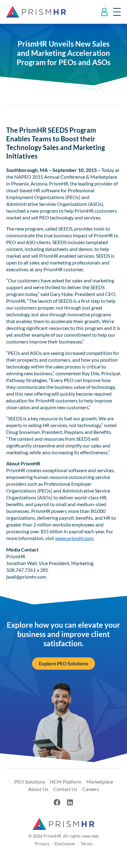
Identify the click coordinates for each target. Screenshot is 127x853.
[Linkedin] (70, 802)
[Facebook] (57, 802)
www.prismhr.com (74, 538)
